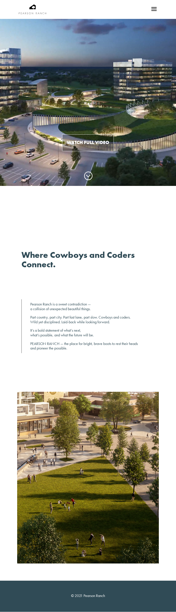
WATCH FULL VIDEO (88, 142)
